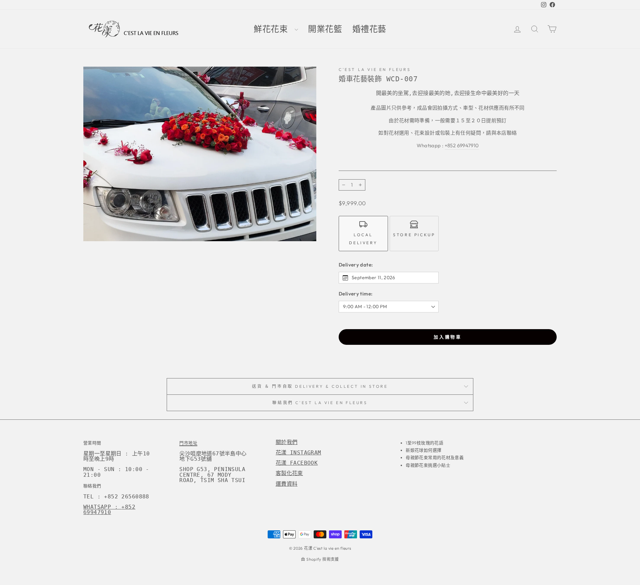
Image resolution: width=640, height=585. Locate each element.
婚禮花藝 (369, 29)
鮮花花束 (273, 29)
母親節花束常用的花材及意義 (435, 457)
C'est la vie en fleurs (375, 69)
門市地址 (188, 442)
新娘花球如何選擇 (423, 450)
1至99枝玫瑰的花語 (424, 442)
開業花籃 (325, 29)
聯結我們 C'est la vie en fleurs (319, 402)
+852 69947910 (462, 145)
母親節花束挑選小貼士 (428, 465)
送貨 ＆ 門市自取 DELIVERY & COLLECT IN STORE (320, 386)
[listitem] (363, 233)
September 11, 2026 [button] (373, 278)
